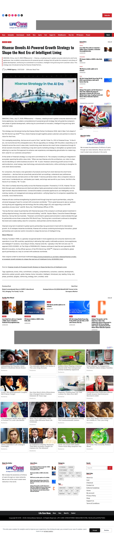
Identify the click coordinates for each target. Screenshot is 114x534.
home (33, 274)
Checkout (89, 483)
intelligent (46, 274)
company (35, 272)
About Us (89, 477)
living (69, 274)
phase (4, 276)
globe (60, 490)
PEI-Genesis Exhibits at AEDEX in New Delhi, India (91, 60)
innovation (39, 274)
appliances (9, 272)
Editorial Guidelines (92, 488)
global (12, 274)
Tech (73, 476)
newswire (62, 493)
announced (62, 487)
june (77, 490)
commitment (27, 272)
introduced (54, 274)
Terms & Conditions (92, 503)
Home (88, 490)
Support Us (90, 501)
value (46, 276)
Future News (62, 473)
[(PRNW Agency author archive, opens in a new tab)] (3, 70)
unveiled (41, 276)
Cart (87, 480)
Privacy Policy (91, 496)
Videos (81, 45)
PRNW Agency (12, 69)
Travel (9, 42)
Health (81, 66)
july (60, 274)
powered (10, 276)
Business (70, 467)
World (75, 493)
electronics (5, 274)
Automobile (82, 57)
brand (16, 272)
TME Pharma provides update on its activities (89, 69)
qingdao (16, 276)
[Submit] (109, 468)
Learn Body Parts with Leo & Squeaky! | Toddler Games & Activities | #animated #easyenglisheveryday (90, 49)
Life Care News (45, 513)
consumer (53, 272)
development (69, 272)
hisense (27, 274)
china (20, 272)
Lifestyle (5, 42)
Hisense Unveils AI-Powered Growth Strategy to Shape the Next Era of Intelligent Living (37, 267)
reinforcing (23, 276)
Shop (88, 498)
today (69, 493)
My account (90, 493)
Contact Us (90, 485)
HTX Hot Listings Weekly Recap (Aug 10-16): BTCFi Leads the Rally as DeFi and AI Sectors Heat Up (91, 80)
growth (17, 274)
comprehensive (44, 272)
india (66, 490)
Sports (67, 476)
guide (22, 274)
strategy (30, 276)
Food (81, 76)
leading (64, 274)
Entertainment (63, 470)
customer (61, 272)
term (35, 276)
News (60, 476)
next (73, 274)
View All (110, 41)
